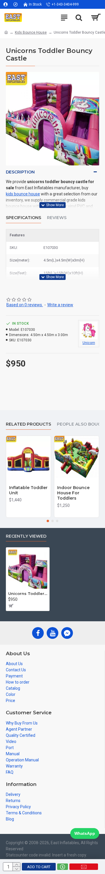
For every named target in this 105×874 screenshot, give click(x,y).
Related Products (28, 424)
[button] (48, 521)
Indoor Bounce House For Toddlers (73, 493)
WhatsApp (84, 833)
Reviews (56, 217)
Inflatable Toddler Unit (28, 490)
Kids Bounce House (31, 32)
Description (20, 172)
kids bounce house (23, 194)
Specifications (23, 217)
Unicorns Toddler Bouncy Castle (27, 593)
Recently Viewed (26, 536)
